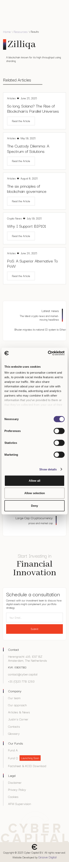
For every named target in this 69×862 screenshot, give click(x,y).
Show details (48, 469)
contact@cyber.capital (22, 674)
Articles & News (19, 712)
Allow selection (34, 493)
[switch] (59, 431)
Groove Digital (47, 857)
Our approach (17, 705)
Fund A (13, 750)
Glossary (14, 734)
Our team (14, 698)
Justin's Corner (18, 719)
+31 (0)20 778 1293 (21, 681)
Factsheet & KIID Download (27, 766)
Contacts (14, 726)
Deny (34, 505)
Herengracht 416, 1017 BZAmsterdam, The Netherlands (27, 658)
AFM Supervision (19, 804)
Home (7, 31)
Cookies (13, 797)
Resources (21, 31)
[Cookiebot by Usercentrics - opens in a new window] (49, 353)
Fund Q (13, 758)
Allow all (34, 480)
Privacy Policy (17, 790)
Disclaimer (15, 783)
